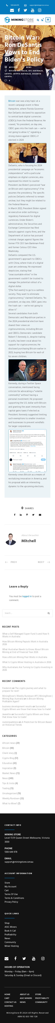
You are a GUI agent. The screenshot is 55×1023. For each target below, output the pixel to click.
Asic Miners (26, 998)
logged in (27, 596)
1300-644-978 (15, 5)
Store (7, 883)
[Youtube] (32, 11)
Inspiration (7, 768)
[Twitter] (25, 11)
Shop (7, 923)
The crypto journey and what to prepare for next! (24, 689)
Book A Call (10, 931)
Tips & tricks (8, 783)
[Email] (12, 11)
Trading (6, 788)
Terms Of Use (11, 894)
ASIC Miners (11, 927)
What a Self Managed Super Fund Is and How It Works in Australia (25, 635)
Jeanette (6, 714)
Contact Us (10, 1002)
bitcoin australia (18, 71)
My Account (10, 887)
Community (10, 942)
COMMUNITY (41, 1002)
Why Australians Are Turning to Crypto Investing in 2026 (27, 669)
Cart (7, 890)
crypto (8, 74)
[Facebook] (19, 11)
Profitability (10, 935)
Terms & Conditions (14, 898)
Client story (8, 753)
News (28, 67)
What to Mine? (9, 803)
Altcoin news (8, 743)
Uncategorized (9, 793)
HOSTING (8, 1006)
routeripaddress (10, 722)
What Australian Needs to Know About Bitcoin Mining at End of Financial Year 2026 (25, 651)
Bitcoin (11, 101)
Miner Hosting (12, 946)
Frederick (6, 688)
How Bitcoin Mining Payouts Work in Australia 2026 (25, 643)
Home (7, 994)
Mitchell (13, 67)
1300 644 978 (11, 852)
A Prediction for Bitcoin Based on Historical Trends (27, 723)
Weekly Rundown (11, 798)
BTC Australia (36, 71)
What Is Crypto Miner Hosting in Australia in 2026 (26, 662)
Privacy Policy (11, 902)
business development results (17, 706)
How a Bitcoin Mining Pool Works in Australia (24, 657)
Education (7, 763)
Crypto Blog (8, 758)
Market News (8, 773)
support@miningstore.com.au (39, 5)
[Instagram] (39, 11)
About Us (24, 994)
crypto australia (22, 74)
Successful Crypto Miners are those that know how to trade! (26, 708)
